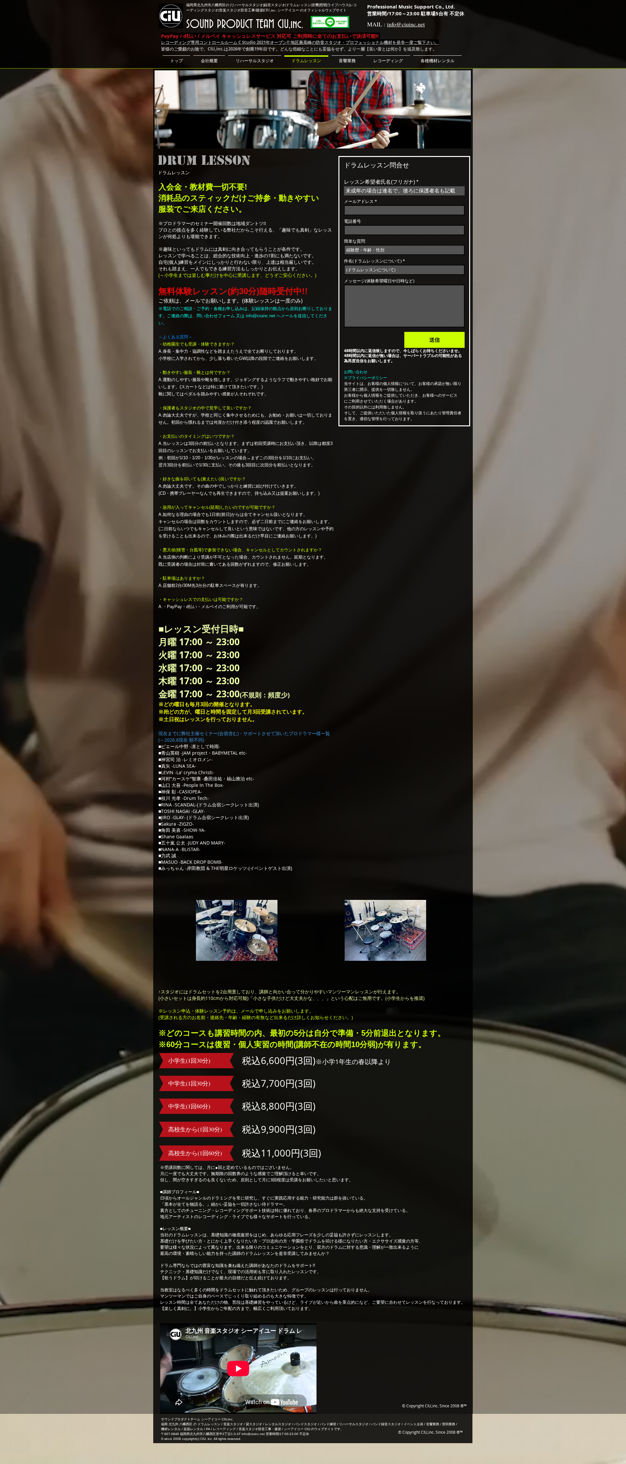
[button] (255, 57)
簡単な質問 (354, 241)
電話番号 (352, 221)
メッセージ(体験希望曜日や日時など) (379, 281)
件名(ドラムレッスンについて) (373, 261)
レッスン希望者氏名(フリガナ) (379, 182)
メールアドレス (359, 201)
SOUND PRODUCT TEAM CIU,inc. (244, 24)
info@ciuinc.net (406, 24)
